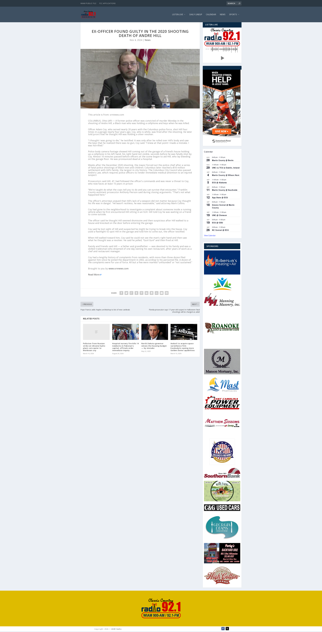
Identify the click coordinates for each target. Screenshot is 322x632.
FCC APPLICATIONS (107, 3)
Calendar (211, 14)
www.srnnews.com (119, 268)
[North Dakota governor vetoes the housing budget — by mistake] (154, 332)
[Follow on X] (227, 628)
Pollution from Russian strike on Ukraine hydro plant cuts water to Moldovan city (94, 347)
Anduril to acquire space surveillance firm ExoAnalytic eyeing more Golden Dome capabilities (183, 347)
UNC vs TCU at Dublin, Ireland (226, 167)
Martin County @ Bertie (222, 160)
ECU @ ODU (217, 222)
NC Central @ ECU (220, 230)
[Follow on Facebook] (223, 628)
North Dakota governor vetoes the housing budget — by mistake (154, 345)
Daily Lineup (195, 14)
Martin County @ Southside (224, 190)
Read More (94, 274)
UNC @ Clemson (219, 215)
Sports (233, 14)
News (222, 14)
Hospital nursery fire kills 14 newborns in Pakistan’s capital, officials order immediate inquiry (125, 347)
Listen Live (177, 14)
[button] (222, 58)
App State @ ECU (220, 197)
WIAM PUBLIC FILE (88, 3)
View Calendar (210, 235)
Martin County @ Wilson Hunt (225, 175)
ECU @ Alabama (219, 182)
